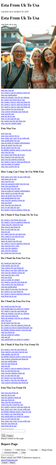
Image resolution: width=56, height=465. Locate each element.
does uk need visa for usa (11, 145)
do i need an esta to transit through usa (16, 327)
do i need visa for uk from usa (13, 121)
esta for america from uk (11, 397)
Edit (3, 436)
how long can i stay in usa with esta (15, 177)
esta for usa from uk (9, 364)
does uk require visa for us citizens (15, 97)
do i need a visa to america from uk (15, 93)
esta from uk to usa (9, 179)
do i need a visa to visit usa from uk (15, 102)
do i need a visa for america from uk (16, 325)
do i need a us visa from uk (12, 291)
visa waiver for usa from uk (12, 109)
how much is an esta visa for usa (14, 289)
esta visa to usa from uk (10, 227)
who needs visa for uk (10, 265)
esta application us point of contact (15, 309)
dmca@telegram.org (9, 460)
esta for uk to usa (8, 116)
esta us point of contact (10, 164)
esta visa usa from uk (9, 186)
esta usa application (9, 95)
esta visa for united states (11, 123)
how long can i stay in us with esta (15, 138)
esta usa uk (5, 232)
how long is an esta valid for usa (14, 270)
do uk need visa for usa (10, 148)
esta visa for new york (10, 246)
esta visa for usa (7, 114)
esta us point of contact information (15, 143)
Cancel (4, 463)
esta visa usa (6, 133)
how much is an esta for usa (12, 157)
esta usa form (6, 203)
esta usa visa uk (7, 90)
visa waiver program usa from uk (14, 111)
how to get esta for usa (10, 119)
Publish (10, 436)
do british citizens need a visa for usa (16, 150)
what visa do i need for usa (12, 225)
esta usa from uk (7, 332)
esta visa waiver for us (10, 136)
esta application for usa (10, 140)
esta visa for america (9, 248)
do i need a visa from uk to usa (13, 220)
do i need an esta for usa (11, 253)
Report (12, 463)
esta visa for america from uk (13, 159)
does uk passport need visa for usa (15, 184)
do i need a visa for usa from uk (14, 282)
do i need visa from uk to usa (13, 100)
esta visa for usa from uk (11, 205)
